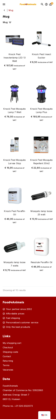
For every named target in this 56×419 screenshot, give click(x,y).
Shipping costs (10, 352)
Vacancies (8, 369)
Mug (5, 22)
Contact (7, 356)
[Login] (46, 4)
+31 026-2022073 (23, 406)
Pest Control (4, 10)
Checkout (8, 347)
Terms (6, 365)
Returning (8, 360)
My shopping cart (12, 343)
